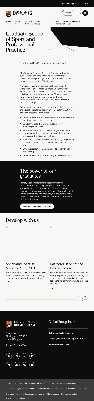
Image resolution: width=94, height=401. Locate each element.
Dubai (85, 3)
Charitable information (15, 394)
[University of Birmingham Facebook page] (32, 356)
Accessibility (36, 383)
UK (79, 3)
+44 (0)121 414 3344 (17, 345)
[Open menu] (85, 13)
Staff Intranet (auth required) (53, 383)
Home (8, 21)
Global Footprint (60, 322)
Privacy (9, 383)
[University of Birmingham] (19, 12)
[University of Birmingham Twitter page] (24, 356)
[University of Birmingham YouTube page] (32, 365)
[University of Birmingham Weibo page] (17, 365)
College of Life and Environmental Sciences (35, 22)
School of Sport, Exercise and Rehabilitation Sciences (68, 22)
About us (17, 22)
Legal (15, 383)
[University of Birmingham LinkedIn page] (17, 356)
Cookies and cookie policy (35, 394)
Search (68, 13)
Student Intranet (73, 383)
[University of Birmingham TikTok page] (9, 365)
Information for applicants (57, 388)
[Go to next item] (85, 299)
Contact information (69, 394)
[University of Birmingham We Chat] (24, 365)
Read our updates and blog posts (37, 206)
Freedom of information (77, 388)
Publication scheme (38, 388)
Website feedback (53, 394)
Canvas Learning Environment (17, 388)
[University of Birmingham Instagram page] (9, 356)
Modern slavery (24, 383)
